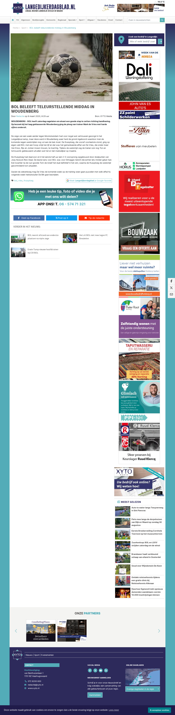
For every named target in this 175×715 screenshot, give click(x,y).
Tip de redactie (96, 218)
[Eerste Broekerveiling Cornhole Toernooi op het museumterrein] (122, 534)
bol (15, 180)
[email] (171, 294)
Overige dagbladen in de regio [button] (140, 689)
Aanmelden (95, 695)
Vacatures (101, 20)
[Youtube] (100, 670)
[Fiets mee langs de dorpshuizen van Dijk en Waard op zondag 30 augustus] (122, 523)
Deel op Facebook (30, 218)
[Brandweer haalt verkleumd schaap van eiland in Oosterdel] (122, 558)
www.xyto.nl (33, 688)
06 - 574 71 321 (72, 204)
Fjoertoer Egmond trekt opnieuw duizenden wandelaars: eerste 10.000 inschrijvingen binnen (147, 592)
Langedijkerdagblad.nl (50, 6)
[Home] (12, 19)
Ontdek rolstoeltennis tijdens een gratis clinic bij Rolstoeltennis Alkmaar (146, 580)
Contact (118, 20)
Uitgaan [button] (90, 20)
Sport (24, 28)
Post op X (63, 218)
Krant (110, 20)
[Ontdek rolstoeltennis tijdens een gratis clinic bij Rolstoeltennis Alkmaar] (122, 581)
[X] (95, 670)
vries (20, 180)
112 (17, 20)
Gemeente (51, 20)
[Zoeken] (162, 20)
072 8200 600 (34, 681)
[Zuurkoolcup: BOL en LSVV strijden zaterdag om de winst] (122, 546)
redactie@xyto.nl (35, 685)
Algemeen (25, 20)
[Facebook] (90, 670)
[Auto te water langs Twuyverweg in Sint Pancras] (122, 511)
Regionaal (62, 20)
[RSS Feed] (106, 670)
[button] (13, 631)
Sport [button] (81, 20)
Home (15, 28)
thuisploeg (28, 180)
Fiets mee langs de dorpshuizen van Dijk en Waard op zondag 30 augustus (147, 522)
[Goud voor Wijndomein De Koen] (122, 569)
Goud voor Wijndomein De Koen (147, 566)
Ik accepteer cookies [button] (159, 710)
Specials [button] (71, 20)
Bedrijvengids (38, 20)
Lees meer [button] (114, 710)
